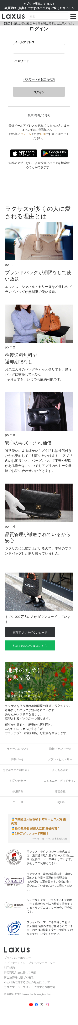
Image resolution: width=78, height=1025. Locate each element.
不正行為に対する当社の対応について (27, 982)
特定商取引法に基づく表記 (20, 972)
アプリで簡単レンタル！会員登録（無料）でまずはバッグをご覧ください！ (38, 5)
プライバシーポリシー (17, 958)
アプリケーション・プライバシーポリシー (29, 963)
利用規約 (9, 967)
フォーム (26, 134)
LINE (43, 134)
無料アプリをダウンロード (29, 632)
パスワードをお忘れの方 (39, 79)
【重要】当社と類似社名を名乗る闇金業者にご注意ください (39, 23)
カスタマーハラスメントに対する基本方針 (29, 987)
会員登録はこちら (39, 115)
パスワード (21, 61)
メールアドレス (24, 42)
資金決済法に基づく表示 (19, 977)
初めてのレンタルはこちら (29, 645)
